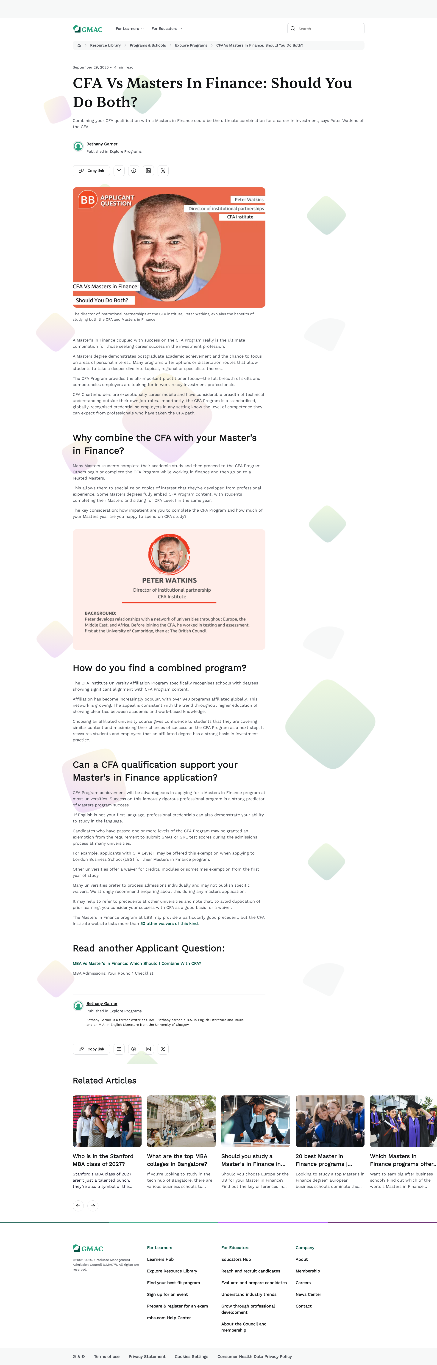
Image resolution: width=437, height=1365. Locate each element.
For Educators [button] (164, 28)
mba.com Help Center (169, 1317)
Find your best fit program (173, 1282)
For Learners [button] (127, 28)
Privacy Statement (147, 1356)
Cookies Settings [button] (191, 1356)
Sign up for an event (167, 1294)
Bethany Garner (101, 143)
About (302, 1259)
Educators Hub (236, 1259)
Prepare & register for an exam (177, 1306)
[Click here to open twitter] (163, 170)
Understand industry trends (248, 1294)
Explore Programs (191, 45)
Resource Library (105, 45)
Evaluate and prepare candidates (254, 1282)
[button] (79, 45)
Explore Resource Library (172, 1270)
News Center (308, 1294)
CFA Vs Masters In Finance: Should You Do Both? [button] (259, 45)
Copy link (96, 170)
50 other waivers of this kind (169, 923)
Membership (308, 1270)
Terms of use (107, 1356)
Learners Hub (160, 1259)
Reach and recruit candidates (250, 1270)
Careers (303, 1282)
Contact (304, 1306)
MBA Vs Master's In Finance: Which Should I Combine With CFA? (137, 963)
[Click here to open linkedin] (148, 170)
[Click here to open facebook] (133, 170)
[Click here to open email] (119, 170)
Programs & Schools (148, 45)
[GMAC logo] (88, 29)
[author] (78, 147)
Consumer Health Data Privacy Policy (254, 1356)
